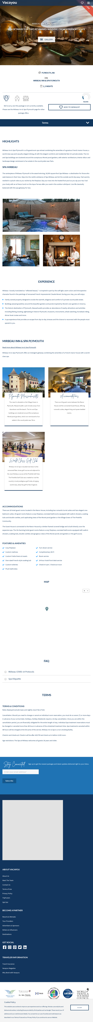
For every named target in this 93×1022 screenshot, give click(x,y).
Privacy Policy (7, 894)
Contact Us (6, 885)
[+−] (46, 611)
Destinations (7, 934)
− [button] (87, 590)
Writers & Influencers (9, 930)
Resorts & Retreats (9, 917)
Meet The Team (7, 880)
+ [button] (84, 590)
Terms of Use (7, 889)
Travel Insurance (8, 964)
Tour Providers (7, 921)
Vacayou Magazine (9, 968)
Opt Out (5, 902)
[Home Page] (9, 2)
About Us (5, 876)
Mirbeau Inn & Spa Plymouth (23, 109)
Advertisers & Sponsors (10, 926)
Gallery (49, 39)
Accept (79, 1007)
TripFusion (6, 898)
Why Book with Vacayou (11, 973)
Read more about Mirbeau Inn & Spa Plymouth (19, 347)
